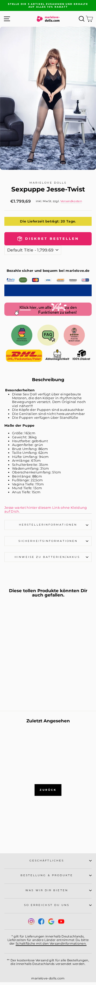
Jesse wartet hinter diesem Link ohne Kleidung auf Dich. (45, 509)
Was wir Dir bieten (46, 890)
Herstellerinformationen (48, 524)
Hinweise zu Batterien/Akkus (48, 557)
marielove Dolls (48, 182)
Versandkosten (71, 201)
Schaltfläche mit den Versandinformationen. (51, 943)
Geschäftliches (46, 860)
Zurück (48, 790)
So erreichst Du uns (47, 905)
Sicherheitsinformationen (48, 541)
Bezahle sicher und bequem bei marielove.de (48, 271)
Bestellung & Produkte (46, 875)
